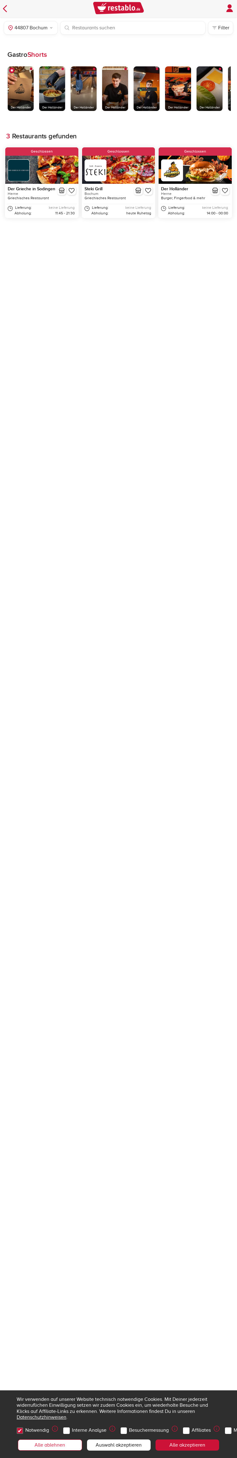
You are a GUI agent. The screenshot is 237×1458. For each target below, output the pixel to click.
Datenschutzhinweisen (41, 1417)
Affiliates (201, 1430)
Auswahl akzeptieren (119, 1445)
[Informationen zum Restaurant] (61, 190)
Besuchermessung (149, 1430)
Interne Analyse (89, 1430)
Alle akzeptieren (187, 1445)
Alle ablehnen (50, 1445)
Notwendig (37, 1430)
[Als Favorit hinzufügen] (71, 190)
